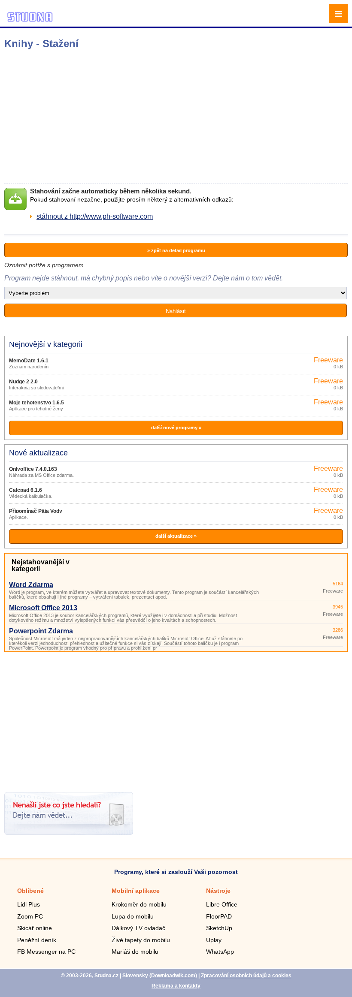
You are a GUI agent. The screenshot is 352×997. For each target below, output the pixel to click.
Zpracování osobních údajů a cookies (246, 976)
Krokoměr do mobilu (139, 904)
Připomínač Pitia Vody (35, 511)
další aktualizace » (176, 536)
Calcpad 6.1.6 (25, 490)
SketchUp (219, 928)
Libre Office (221, 904)
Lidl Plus (28, 904)
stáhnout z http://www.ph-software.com (94, 216)
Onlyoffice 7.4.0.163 (33, 469)
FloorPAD (219, 916)
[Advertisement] (135, 116)
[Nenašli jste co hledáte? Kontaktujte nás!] (68, 832)
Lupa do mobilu (133, 916)
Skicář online (34, 928)
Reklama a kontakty (176, 986)
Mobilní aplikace (136, 890)
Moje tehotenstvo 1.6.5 (36, 403)
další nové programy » (176, 427)
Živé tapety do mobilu (141, 940)
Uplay (214, 940)
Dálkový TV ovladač (138, 928)
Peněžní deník (36, 940)
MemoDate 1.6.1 (29, 361)
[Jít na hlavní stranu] (30, 20)
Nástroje (218, 890)
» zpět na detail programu (176, 250)
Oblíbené (30, 890)
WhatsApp (220, 951)
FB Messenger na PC (46, 951)
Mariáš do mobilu (135, 951)
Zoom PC (30, 916)
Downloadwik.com (173, 976)
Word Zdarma (31, 584)
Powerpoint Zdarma (41, 631)
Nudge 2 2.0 (23, 382)
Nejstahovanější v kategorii (41, 565)
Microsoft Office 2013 (43, 607)
